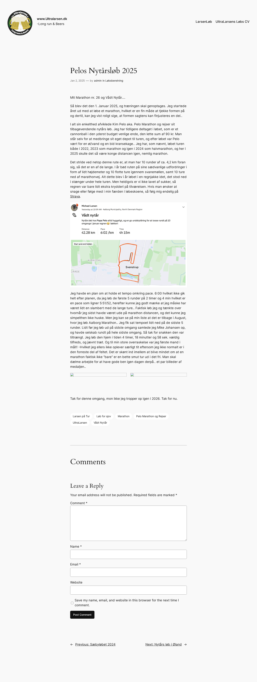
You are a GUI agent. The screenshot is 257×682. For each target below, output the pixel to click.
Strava (75, 196)
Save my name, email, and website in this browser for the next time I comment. (127, 602)
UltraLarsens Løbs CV (232, 21)
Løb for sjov (104, 416)
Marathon (123, 416)
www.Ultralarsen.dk (52, 19)
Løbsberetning (114, 80)
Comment (78, 503)
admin (98, 80)
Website (76, 582)
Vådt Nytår (100, 422)
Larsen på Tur (81, 416)
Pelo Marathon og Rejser (151, 416)
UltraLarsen (80, 422)
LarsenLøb (204, 21)
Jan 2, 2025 (77, 80)
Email (75, 564)
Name (76, 546)
